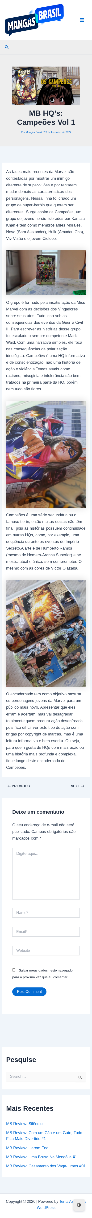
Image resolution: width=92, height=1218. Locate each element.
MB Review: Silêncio (24, 1123)
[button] (7, 47)
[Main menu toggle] (82, 19)
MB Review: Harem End (27, 1148)
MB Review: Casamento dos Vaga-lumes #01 (46, 1166)
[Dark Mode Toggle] (79, 1205)
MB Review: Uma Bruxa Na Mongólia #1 (41, 1157)
